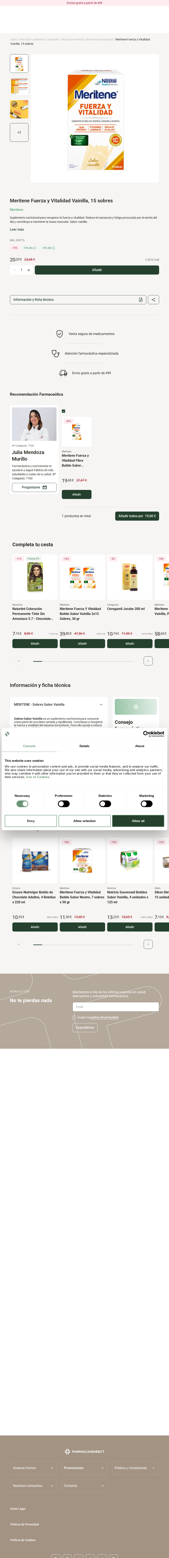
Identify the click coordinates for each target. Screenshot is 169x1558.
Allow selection (84, 821)
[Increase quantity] (28, 270)
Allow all (138, 821)
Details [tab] (85, 746)
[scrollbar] (83, 661)
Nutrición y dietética (32, 39)
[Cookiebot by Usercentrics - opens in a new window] (146, 734)
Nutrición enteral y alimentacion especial (87, 39)
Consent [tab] (29, 746)
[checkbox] (63, 411)
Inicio (13, 39)
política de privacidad (104, 1017)
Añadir (76, 494)
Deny (30, 821)
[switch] (64, 803)
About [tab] (139, 746)
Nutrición (53, 39)
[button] (84, 1468)
